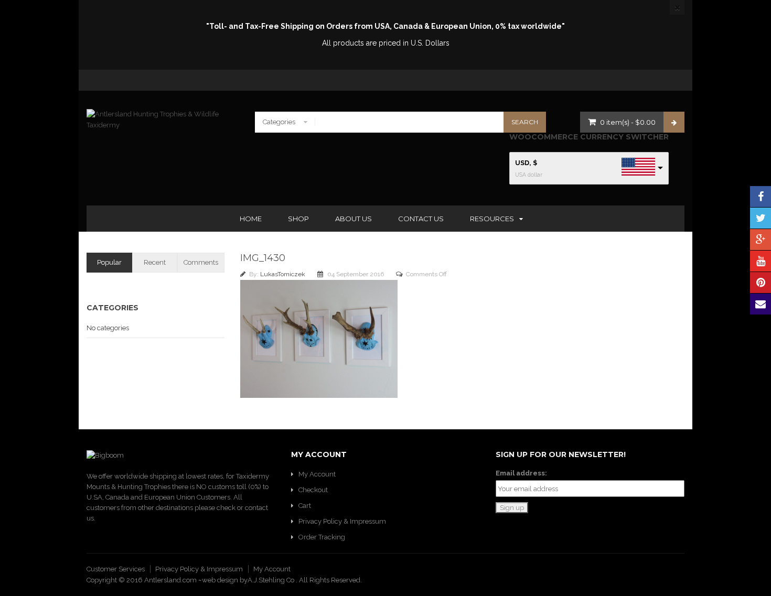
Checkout (313, 490)
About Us (353, 218)
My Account (317, 474)
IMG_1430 (262, 258)
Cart (304, 506)
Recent (155, 262)
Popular (109, 262)
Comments (201, 262)
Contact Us (421, 218)
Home (251, 218)
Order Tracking (321, 537)
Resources (492, 218)
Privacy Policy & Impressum (342, 521)
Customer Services (116, 569)
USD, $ (526, 163)
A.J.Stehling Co (272, 580)
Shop (298, 218)
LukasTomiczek (283, 274)
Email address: (521, 473)
